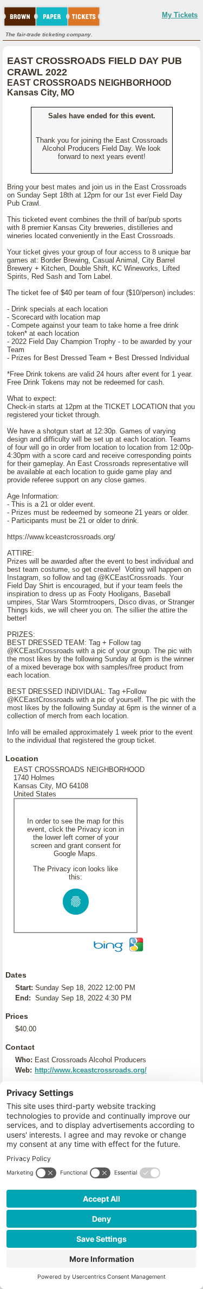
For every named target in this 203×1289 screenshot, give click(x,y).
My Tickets (180, 15)
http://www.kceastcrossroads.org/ (91, 1070)
